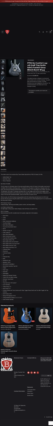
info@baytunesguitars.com (22, 5)
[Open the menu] (2, 32)
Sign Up (49, 375)
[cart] (50, 32)
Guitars (36, 71)
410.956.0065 (13, 5)
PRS (34, 73)
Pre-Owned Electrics (42, 71)
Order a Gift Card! (37, 3)
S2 (36, 73)
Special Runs (43, 73)
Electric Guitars (30, 71)
